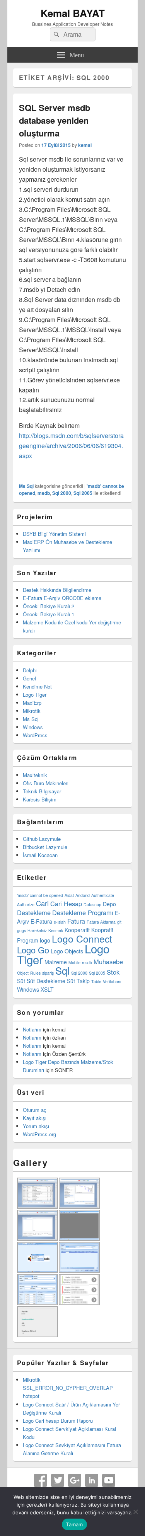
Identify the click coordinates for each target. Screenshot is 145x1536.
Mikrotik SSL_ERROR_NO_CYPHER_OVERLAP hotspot (68, 1388)
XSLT (47, 989)
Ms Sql (26, 485)
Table (96, 981)
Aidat (69, 895)
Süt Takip (78, 981)
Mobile (74, 962)
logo (45, 940)
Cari (42, 903)
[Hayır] (135, 1512)
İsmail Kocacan (40, 855)
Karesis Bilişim (39, 799)
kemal (85, 144)
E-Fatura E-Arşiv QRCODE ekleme (62, 598)
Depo (109, 904)
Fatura (76, 921)
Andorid (82, 895)
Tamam (74, 1524)
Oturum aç (34, 1109)
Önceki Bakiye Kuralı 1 (48, 614)
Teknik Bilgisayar (42, 791)
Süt (21, 981)
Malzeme (55, 962)
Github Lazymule (42, 838)
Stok (113, 972)
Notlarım (32, 1029)
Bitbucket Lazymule (45, 847)
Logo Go (33, 950)
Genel (29, 678)
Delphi (30, 670)
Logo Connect (82, 938)
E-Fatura (41, 921)
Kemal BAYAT (73, 13)
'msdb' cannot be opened (40, 895)
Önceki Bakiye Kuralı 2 (48, 606)
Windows (33, 727)
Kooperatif (77, 930)
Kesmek (55, 930)
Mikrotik (32, 710)
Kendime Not (37, 686)
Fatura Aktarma (101, 922)
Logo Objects (67, 951)
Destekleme (34, 912)
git (119, 922)
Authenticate (102, 895)
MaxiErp (32, 702)
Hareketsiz (37, 930)
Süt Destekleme (46, 981)
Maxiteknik (35, 775)
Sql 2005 (82, 492)
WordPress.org (39, 1134)
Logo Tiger (34, 694)
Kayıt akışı (34, 1118)
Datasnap (92, 904)
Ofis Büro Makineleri (45, 783)
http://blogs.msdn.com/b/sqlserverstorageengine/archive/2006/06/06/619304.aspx (71, 445)
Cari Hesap (66, 903)
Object (23, 973)
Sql (62, 970)
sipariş (48, 973)
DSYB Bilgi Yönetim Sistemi (54, 533)
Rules (35, 973)
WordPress (35, 735)
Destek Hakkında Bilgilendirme (57, 589)
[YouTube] (108, 1480)
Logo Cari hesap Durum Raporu (58, 1420)
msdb (44, 492)
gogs (21, 930)
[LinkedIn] (91, 1480)
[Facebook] (40, 1480)
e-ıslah (60, 922)
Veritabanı (112, 981)
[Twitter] (57, 1480)
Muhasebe (108, 961)
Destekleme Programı (82, 912)
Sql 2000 (61, 492)
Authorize (25, 904)
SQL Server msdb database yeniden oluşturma (54, 120)
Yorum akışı (36, 1126)
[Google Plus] (74, 1480)
